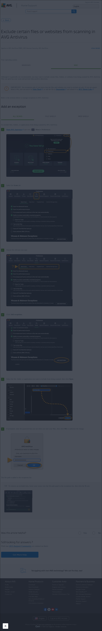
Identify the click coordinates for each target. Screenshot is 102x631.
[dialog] (51, 315)
